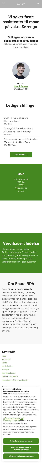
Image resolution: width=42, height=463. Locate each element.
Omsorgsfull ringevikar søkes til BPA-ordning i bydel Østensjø (18, 130)
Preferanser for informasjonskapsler (21, 456)
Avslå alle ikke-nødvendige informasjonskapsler (21, 448)
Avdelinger (6, 359)
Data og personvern (10, 376)
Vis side (21, 191)
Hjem (4, 356)
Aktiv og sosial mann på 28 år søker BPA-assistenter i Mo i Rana (20, 140)
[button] (38, 4)
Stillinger (5, 369)
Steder (4, 363)
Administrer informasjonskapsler (15, 380)
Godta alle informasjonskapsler (21, 441)
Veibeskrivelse (21, 188)
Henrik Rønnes (21, 86)
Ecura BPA (21, 4)
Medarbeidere (7, 366)
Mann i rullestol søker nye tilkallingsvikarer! (16, 119)
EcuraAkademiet (8, 373)
